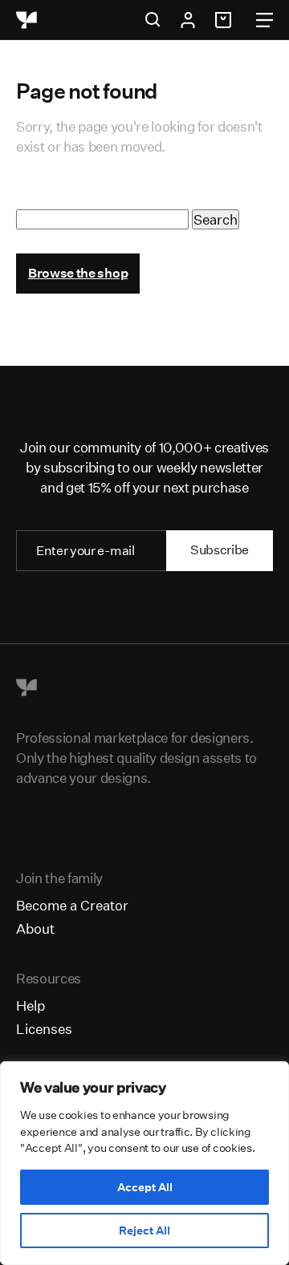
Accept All (145, 1187)
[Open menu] (264, 20)
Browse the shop (78, 273)
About (35, 928)
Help (30, 1005)
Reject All (144, 1230)
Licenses (44, 1028)
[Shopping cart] (225, 20)
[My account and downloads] (188, 20)
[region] (144, 1163)
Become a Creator (72, 905)
